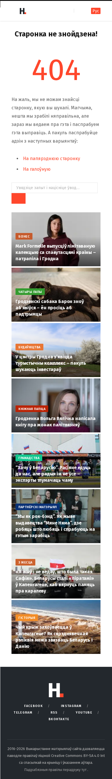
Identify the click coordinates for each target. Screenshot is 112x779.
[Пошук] (79, 11)
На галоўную (37, 169)
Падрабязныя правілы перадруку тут (55, 770)
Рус (95, 11)
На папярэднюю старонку (51, 158)
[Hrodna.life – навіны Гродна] (22, 11)
